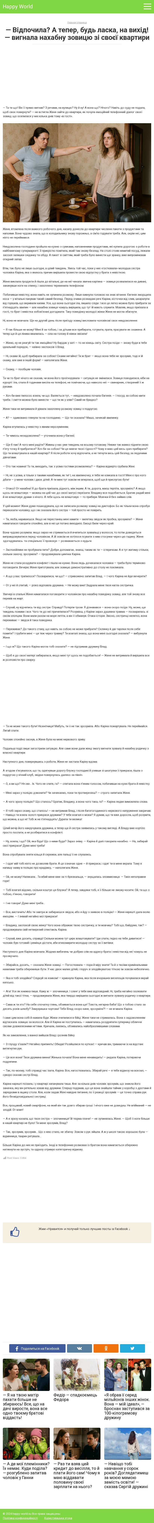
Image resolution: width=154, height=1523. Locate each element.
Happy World (18, 6)
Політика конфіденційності (20, 1518)
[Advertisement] (77, 74)
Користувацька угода (58, 1518)
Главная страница (77, 22)
